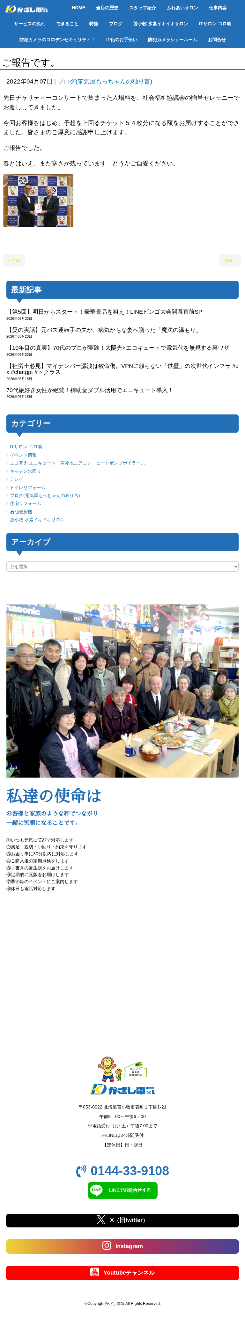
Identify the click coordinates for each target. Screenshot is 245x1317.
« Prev (14, 260)
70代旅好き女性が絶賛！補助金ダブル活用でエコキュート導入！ (90, 390)
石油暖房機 (21, 511)
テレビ (16, 479)
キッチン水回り (25, 471)
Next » (230, 260)
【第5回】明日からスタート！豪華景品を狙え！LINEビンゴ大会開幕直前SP (104, 312)
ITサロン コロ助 (26, 446)
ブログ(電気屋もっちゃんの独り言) (104, 81)
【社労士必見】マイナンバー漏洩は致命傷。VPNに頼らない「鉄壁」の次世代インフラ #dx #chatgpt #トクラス (122, 369)
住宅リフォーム (25, 503)
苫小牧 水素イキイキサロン (37, 519)
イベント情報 (23, 455)
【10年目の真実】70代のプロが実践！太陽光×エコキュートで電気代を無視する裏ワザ (117, 348)
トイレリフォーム (28, 487)
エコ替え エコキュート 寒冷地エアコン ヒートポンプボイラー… (77, 463)
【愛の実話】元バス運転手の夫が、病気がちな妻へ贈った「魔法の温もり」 (104, 330)
